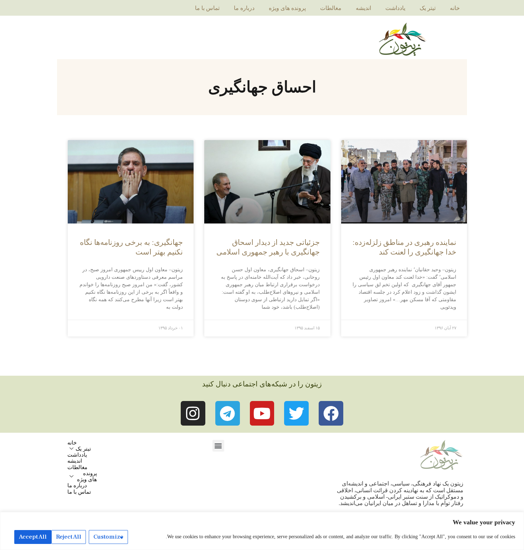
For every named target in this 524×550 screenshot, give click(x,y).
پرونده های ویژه (287, 8)
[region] (262, 531)
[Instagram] (193, 413)
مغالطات (330, 8)
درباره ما (244, 8)
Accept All (33, 537)
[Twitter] (296, 413)
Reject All (68, 537)
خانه (455, 8)
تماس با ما (207, 8)
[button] (218, 446)
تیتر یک (428, 8)
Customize (108, 537)
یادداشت (395, 8)
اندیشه (363, 8)
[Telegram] (227, 413)
